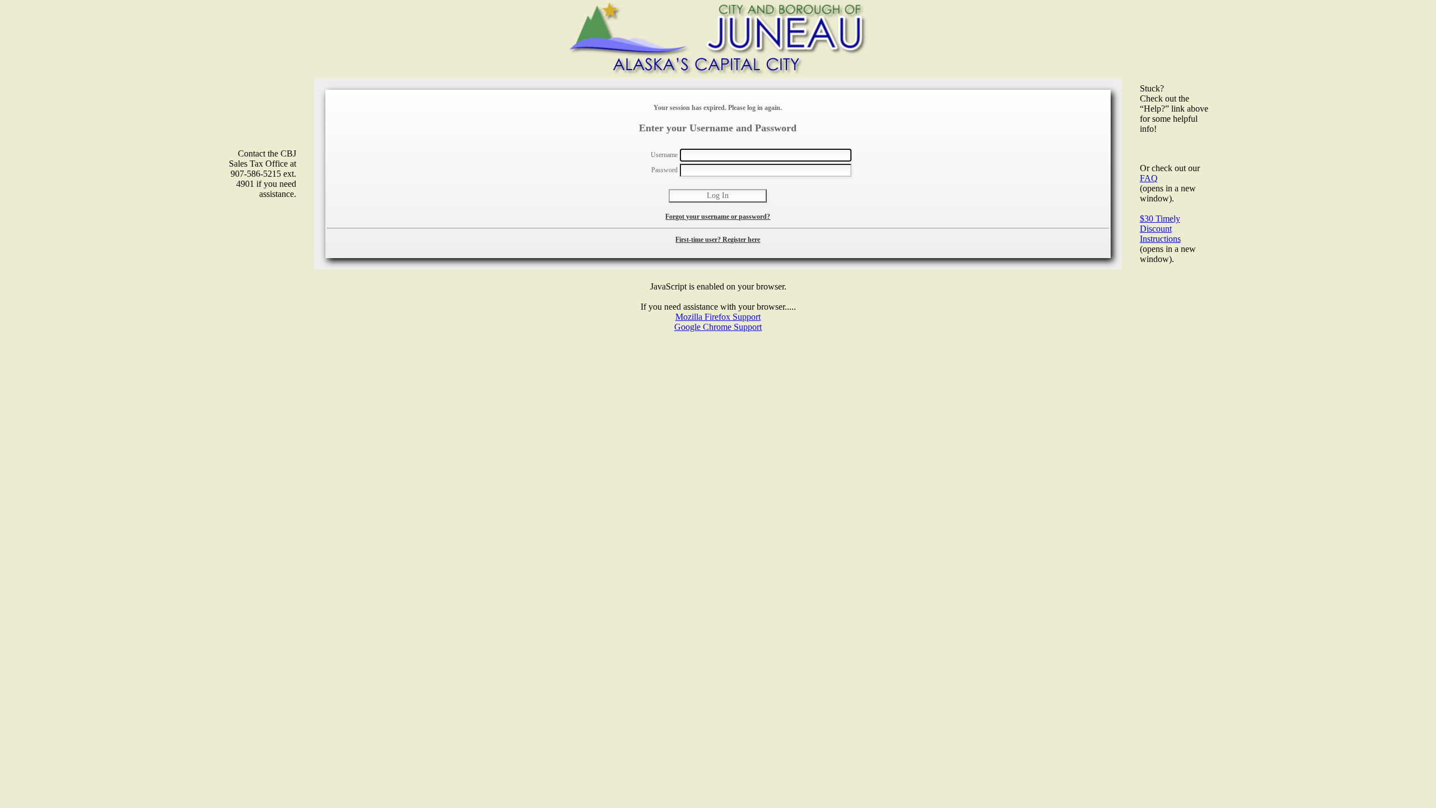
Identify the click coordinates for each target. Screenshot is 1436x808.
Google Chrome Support (718, 327)
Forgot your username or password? (717, 217)
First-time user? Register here (717, 240)
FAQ (1149, 178)
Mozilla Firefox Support (718, 317)
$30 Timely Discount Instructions (1160, 229)
